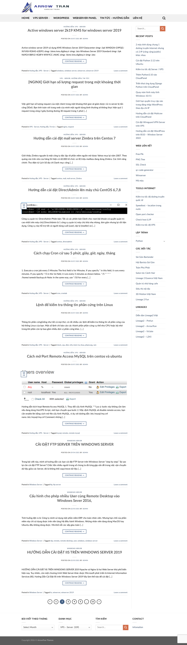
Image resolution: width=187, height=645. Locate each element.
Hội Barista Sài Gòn (145, 262)
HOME (25, 18)
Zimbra (79, 178)
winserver (81, 71)
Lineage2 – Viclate (144, 331)
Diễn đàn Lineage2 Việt (147, 315)
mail (64, 178)
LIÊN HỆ (137, 18)
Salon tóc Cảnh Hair (145, 273)
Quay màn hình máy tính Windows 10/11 (147, 94)
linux (82, 345)
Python (139, 241)
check (59, 345)
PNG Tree (140, 159)
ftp (51, 484)
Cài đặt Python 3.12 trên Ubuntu (147, 62)
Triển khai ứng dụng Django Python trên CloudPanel (149, 85)
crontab (64, 293)
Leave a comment (120, 71)
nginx (65, 127)
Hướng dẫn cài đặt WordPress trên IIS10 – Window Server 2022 (150, 134)
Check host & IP (143, 220)
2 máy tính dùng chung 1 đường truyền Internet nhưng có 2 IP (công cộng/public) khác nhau (150, 50)
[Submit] (162, 28)
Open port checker (145, 214)
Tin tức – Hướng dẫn (114, 18)
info (71, 345)
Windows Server (74, 440)
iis (51, 592)
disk (67, 345)
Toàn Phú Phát (143, 268)
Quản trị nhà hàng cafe (147, 284)
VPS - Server (80, 26)
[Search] (163, 18)
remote (65, 433)
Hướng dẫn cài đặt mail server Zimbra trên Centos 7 (75, 138)
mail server (71, 178)
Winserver (141, 175)
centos (59, 178)
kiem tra (77, 345)
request (71, 127)
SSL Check (141, 165)
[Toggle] (164, 241)
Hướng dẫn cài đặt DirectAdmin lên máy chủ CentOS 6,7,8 (74, 190)
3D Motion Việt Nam (146, 294)
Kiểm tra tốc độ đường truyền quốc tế (150, 198)
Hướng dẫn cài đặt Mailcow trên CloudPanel (149, 115)
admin (85, 38)
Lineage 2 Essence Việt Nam (149, 278)
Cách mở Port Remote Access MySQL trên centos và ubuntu (74, 356)
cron (58, 293)
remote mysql (74, 433)
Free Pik (139, 154)
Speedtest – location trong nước (148, 207)
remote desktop (66, 541)
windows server (70, 71)
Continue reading (74, 61)
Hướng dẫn (69, 26)
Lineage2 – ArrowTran (146, 326)
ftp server (57, 484)
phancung (89, 345)
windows (60, 71)
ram (94, 345)
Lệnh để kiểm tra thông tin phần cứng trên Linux (74, 305)
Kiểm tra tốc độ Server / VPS (149, 69)
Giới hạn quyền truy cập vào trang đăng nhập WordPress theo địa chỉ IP (149, 104)
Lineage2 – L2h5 (143, 337)
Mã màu (140, 181)
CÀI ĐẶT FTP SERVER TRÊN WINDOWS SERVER (74, 444)
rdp (51, 541)
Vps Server (40, 18)
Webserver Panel (85, 18)
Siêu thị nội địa (143, 289)
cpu (63, 345)
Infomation (138, 627)
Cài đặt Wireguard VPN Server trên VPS (150, 124)
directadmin (67, 242)
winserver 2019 (92, 71)
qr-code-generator (144, 170)
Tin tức (86, 78)
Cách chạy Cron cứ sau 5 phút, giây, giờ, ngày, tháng (74, 253)
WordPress (61, 18)
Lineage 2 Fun (142, 299)
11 (93, 602)
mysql (59, 433)
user (75, 541)
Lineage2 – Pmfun (144, 321)
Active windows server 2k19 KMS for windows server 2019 (74, 30)
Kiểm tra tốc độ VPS (145, 225)
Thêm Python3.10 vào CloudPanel (146, 76)
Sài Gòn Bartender (144, 257)
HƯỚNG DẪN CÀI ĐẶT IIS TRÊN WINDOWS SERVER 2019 (74, 552)
